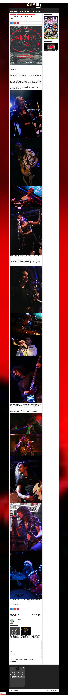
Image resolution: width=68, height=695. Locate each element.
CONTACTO (46, 0)
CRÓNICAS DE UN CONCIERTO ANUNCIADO (36, 9)
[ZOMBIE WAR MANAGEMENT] (34, 5)
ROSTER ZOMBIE (51, 0)
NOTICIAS (12, 9)
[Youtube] (58, 2)
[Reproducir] (44, 50)
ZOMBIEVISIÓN (34, 11)
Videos (39, 11)
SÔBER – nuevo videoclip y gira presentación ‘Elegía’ (15, 615)
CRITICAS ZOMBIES (24, 9)
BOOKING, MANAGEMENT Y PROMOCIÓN (14, 0)
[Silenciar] (55, 50)
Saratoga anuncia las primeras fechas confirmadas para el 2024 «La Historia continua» (25, 636)
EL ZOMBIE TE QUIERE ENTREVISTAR (16, 11)
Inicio (10, 13)
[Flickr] (55, 2)
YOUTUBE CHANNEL (55, 690)
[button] (58, 10)
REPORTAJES (29, 14)
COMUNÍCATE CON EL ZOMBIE (35, 0)
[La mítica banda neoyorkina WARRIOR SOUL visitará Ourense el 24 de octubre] (37, 631)
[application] (51, 47)
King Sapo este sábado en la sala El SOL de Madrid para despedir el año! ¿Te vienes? (14, 636)
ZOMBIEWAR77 (13, 20)
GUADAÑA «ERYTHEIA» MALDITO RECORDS (35, 615)
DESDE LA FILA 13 (27, 11)
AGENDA (13, 13)
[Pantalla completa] (57, 50)
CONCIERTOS (17, 9)
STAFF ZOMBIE (42, 0)
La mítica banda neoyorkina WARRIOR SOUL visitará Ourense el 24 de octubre (36, 636)
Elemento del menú (49, 690)
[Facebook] (54, 2)
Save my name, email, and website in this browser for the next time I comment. (22, 659)
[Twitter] (57, 2)
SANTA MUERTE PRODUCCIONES (25, 0)
